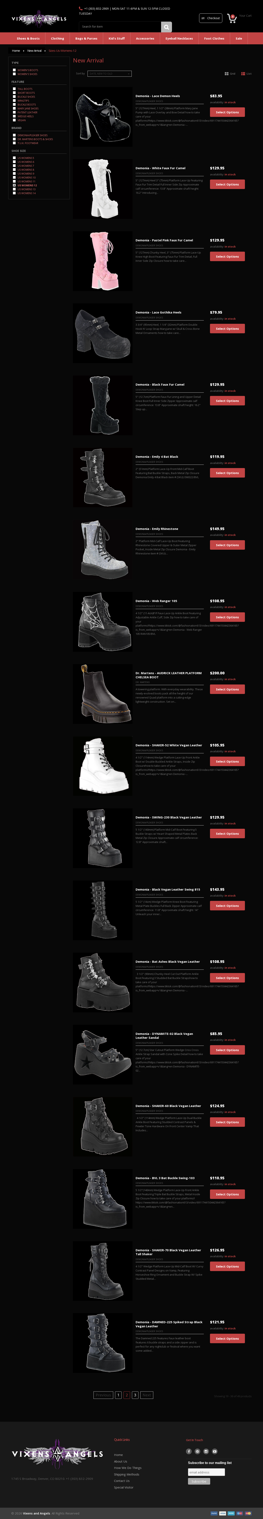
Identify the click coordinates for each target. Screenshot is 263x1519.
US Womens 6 (25, 161)
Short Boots (26, 92)
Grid (232, 73)
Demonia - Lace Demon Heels (158, 96)
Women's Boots (27, 70)
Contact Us (122, 1481)
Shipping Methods (126, 1474)
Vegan (21, 120)
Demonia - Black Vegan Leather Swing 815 (168, 889)
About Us (120, 1461)
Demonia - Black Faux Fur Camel (160, 384)
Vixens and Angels (36, 1513)
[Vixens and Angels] (39, 19)
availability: (217, 102)
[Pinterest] (197, 1451)
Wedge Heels (25, 116)
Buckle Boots (26, 104)
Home (16, 50)
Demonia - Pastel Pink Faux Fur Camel (164, 240)
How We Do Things (128, 1468)
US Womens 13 (26, 189)
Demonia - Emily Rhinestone (157, 529)
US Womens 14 (26, 193)
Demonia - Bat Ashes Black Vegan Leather (168, 961)
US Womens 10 (26, 177)
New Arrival (34, 50)
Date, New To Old (101, 73)
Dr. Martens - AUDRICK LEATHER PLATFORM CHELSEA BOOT (169, 675)
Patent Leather (27, 112)
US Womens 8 (25, 169)
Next (147, 1394)
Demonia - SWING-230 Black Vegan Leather (169, 817)
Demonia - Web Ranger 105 (156, 601)
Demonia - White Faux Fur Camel (160, 168)
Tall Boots (24, 88)
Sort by (80, 73)
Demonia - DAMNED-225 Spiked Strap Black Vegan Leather (169, 1324)
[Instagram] (206, 1451)
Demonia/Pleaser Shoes (32, 135)
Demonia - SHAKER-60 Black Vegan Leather (168, 1106)
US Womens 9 (25, 173)
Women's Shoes (27, 73)
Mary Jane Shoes (27, 108)
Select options (227, 112)
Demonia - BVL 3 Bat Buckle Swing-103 (165, 1178)
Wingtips (23, 100)
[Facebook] (189, 1451)
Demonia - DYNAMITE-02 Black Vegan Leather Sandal (164, 1036)
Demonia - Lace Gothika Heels (158, 312)
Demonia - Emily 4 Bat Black (157, 456)
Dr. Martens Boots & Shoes (35, 139)
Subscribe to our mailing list (210, 1463)
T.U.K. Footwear (27, 142)
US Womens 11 (26, 181)
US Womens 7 (25, 165)
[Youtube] (215, 1451)
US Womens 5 (25, 157)
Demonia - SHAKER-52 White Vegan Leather (169, 745)
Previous (103, 1394)
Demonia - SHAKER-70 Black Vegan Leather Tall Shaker (168, 1252)
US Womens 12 (27, 185)
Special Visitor (124, 1487)
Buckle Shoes (26, 96)
